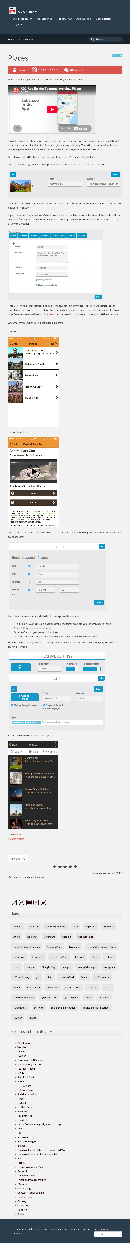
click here (48, 314)
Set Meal (39, 1007)
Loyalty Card (67, 977)
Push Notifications (23, 997)
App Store (90, 926)
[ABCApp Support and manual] (23, 10)
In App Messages (87, 967)
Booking (32, 936)
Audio (16, 936)
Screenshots (20, 1007)
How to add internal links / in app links (37, 1154)
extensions (19, 956)
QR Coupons (71, 997)
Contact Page (85, 936)
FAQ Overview (72, 1229)
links (49, 977)
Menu (16, 987)
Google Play (48, 967)
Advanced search (22, 18)
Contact (18, 1233)
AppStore (108, 926)
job (38, 977)
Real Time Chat (25, 1077)
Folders (109, 956)
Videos (21, 1051)
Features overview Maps (30, 1166)
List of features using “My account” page (39, 1124)
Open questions (104, 18)
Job (19, 1132)
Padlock (92, 987)
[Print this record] (22, 902)
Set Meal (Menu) (26, 1068)
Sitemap (87, 1229)
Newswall (52, 987)
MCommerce (102, 977)
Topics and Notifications (96, 1007)
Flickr (95, 956)
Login (16, 24)
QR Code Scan (49, 997)
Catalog (66, 936)
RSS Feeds (104, 997)
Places (17, 834)
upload (32, 1017)
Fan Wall (79, 956)
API (76, 926)
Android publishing (56, 926)
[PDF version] (14, 902)
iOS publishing (21, 977)
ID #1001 (117, 55)
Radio (88, 997)
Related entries (16, 838)
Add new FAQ (64, 18)
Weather (22, 1047)
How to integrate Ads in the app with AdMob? (42, 1149)
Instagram (109, 967)
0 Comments (77, 69)
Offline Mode (72, 987)
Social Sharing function (63, 1007)
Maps (84, 977)
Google (30, 967)
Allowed (34, 926)
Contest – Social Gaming (26, 946)
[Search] (92, 39)
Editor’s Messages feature (101, 946)
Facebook (37, 956)
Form (16, 967)
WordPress (23, 1042)
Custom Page (54, 946)
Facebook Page (59, 956)
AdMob (17, 926)
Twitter (17, 1017)
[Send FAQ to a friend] (29, 902)
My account (33, 987)
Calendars (49, 936)
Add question (83, 18)
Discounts (74, 946)
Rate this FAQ (18, 858)
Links (20, 1128)
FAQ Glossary (101, 1229)
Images (66, 967)
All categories (44, 18)
